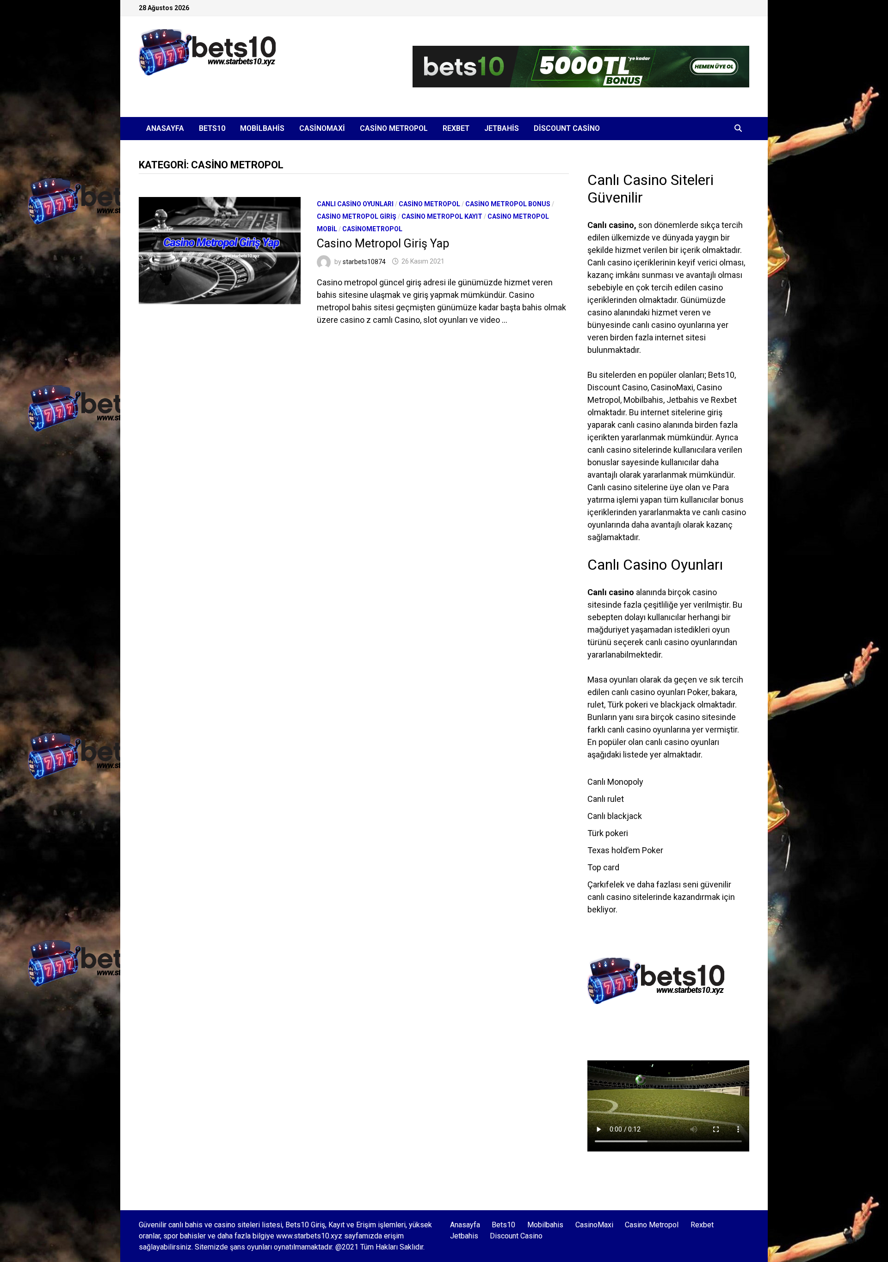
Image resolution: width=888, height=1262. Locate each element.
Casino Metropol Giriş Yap (383, 243)
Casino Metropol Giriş (356, 216)
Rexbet (456, 128)
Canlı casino (610, 225)
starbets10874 (364, 261)
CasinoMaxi (322, 128)
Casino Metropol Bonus (507, 204)
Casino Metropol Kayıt (441, 216)
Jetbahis (501, 128)
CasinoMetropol (372, 229)
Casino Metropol (394, 128)
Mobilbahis (262, 128)
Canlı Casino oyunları (355, 204)
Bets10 (212, 128)
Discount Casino (567, 128)
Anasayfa (165, 128)
